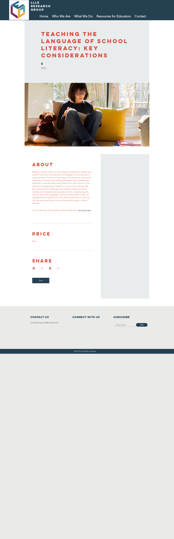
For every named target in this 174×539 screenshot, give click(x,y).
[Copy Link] (58, 268)
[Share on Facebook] (33, 268)
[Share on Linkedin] (50, 268)
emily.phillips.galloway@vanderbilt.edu (44, 323)
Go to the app (84, 210)
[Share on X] (41, 268)
